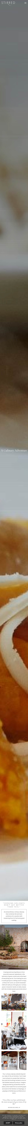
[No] (26, 1120)
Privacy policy (18, 1123)
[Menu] (25, 3)
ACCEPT (8, 1123)
